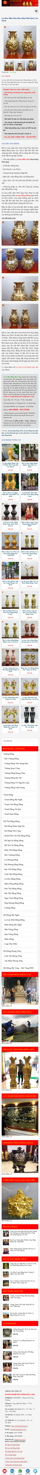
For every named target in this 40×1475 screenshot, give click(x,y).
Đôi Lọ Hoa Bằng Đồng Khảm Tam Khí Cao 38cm (29, 465)
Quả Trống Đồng (11, 934)
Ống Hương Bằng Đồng (14, 903)
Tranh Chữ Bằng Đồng (13, 804)
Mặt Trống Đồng (11, 929)
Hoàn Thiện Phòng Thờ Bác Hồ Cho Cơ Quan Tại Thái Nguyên (22, 1249)
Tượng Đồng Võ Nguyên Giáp (16, 783)
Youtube (5, 1473)
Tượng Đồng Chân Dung (14, 787)
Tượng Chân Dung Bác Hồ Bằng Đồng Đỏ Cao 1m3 (23, 1352)
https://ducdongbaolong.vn (19, 1426)
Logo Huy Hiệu (10, 944)
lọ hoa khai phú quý (11, 433)
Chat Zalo (12, 1473)
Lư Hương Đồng (11, 860)
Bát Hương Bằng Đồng (13, 864)
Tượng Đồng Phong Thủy (14, 773)
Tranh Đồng (8, 795)
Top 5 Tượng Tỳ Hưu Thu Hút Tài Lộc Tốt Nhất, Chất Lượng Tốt (22, 1281)
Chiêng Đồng (9, 908)
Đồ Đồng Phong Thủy (12, 951)
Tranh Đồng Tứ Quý (12, 809)
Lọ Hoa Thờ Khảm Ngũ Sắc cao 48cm (30, 726)
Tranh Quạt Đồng (11, 814)
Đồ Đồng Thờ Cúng (12, 831)
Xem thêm (5, 1006)
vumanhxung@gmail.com (18, 1429)
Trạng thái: (5, 72)
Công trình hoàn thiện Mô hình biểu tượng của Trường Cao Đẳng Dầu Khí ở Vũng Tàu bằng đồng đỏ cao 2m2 (23, 1233)
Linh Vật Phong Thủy (13, 956)
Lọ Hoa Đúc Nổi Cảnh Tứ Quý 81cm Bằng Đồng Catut (29, 494)
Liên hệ (7, 76)
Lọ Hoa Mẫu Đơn (23, 159)
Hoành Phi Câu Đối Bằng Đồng (17, 836)
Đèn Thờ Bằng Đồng (12, 888)
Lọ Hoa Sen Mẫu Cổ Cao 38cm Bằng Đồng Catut (29, 582)
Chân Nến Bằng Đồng (13, 874)
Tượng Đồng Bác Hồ (13, 778)
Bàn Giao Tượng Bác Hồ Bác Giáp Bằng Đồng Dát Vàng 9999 (23, 1241)
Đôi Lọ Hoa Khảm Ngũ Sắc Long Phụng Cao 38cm (10, 583)
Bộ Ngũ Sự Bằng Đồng (13, 840)
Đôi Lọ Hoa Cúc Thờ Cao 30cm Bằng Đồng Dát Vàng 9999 (10, 553)
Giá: (3, 76)
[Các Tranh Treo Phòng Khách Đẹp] (20, 1117)
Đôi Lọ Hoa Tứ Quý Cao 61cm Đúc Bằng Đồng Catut (29, 553)
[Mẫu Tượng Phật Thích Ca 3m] (20, 991)
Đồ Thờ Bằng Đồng (11, 821)
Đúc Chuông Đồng (12, 855)
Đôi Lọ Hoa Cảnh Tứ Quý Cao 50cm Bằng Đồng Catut (30, 612)
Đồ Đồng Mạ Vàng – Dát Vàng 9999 (18, 968)
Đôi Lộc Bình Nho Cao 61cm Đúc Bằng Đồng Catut (10, 612)
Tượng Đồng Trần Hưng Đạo (16, 763)
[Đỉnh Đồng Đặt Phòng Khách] (20, 1159)
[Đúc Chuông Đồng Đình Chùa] (20, 1028)
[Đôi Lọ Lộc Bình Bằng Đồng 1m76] (20, 1070)
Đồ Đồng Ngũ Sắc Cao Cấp (13, 1451)
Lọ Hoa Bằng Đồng (12, 879)
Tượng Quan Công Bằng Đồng (14, 1458)
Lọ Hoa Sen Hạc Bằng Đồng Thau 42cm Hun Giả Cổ (10, 524)
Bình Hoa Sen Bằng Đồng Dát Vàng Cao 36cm (29, 669)
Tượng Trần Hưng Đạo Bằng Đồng (16, 1461)
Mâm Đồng (9, 939)
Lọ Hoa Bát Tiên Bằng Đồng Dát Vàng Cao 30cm (10, 727)
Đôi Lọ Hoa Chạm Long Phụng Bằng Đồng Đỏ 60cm (30, 524)
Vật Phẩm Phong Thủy (13, 961)
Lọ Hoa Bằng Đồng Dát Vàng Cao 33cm (10, 698)
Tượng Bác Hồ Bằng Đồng (13, 1465)
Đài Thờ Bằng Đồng (12, 893)
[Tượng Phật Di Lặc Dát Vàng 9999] (20, 1201)
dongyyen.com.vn (20, 1439)
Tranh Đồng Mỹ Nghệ (13, 799)
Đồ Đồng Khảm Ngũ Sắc (14, 826)
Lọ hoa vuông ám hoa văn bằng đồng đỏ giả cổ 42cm (10, 669)
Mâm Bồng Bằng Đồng (13, 884)
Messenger (27, 1473)
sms (35, 1473)
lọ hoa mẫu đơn (24, 433)
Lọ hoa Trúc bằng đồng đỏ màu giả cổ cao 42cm (30, 641)
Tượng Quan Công (12, 768)
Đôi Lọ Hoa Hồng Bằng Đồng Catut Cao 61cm (10, 641)
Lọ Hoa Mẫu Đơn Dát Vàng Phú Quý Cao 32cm (29, 698)
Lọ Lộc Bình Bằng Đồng (14, 920)
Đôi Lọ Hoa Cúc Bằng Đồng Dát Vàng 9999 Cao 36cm (10, 494)
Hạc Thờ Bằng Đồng (12, 869)
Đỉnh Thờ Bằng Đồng (13, 850)
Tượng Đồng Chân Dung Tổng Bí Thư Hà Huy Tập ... (23, 1364)
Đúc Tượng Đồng (11, 758)
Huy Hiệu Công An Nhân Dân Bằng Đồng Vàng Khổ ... (24, 1375)
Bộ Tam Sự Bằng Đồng (13, 845)
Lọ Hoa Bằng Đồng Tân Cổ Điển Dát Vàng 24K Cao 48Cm (10, 465)
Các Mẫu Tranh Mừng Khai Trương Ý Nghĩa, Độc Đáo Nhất (22, 1273)
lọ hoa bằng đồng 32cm (15, 431)
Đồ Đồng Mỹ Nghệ (11, 915)
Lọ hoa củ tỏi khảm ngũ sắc (27, 367)
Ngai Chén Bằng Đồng (13, 898)
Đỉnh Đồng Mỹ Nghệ (13, 925)
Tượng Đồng (8, 754)
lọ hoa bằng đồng (23, 195)
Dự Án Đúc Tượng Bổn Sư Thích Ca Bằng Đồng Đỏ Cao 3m (22, 1314)
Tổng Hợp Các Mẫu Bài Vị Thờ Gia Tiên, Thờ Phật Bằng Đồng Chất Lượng (23, 1264)
